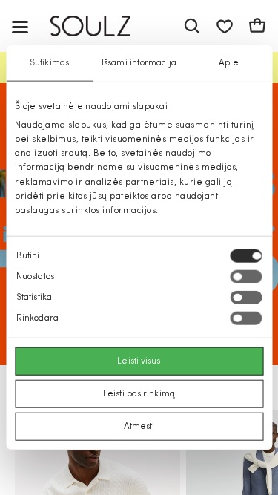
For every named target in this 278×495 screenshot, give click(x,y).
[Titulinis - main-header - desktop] (101, 26)
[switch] (246, 276)
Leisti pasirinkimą (139, 394)
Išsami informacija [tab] (139, 62)
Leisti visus (138, 361)
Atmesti (139, 426)
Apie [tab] (228, 62)
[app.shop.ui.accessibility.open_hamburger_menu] (20, 26)
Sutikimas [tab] (49, 62)
